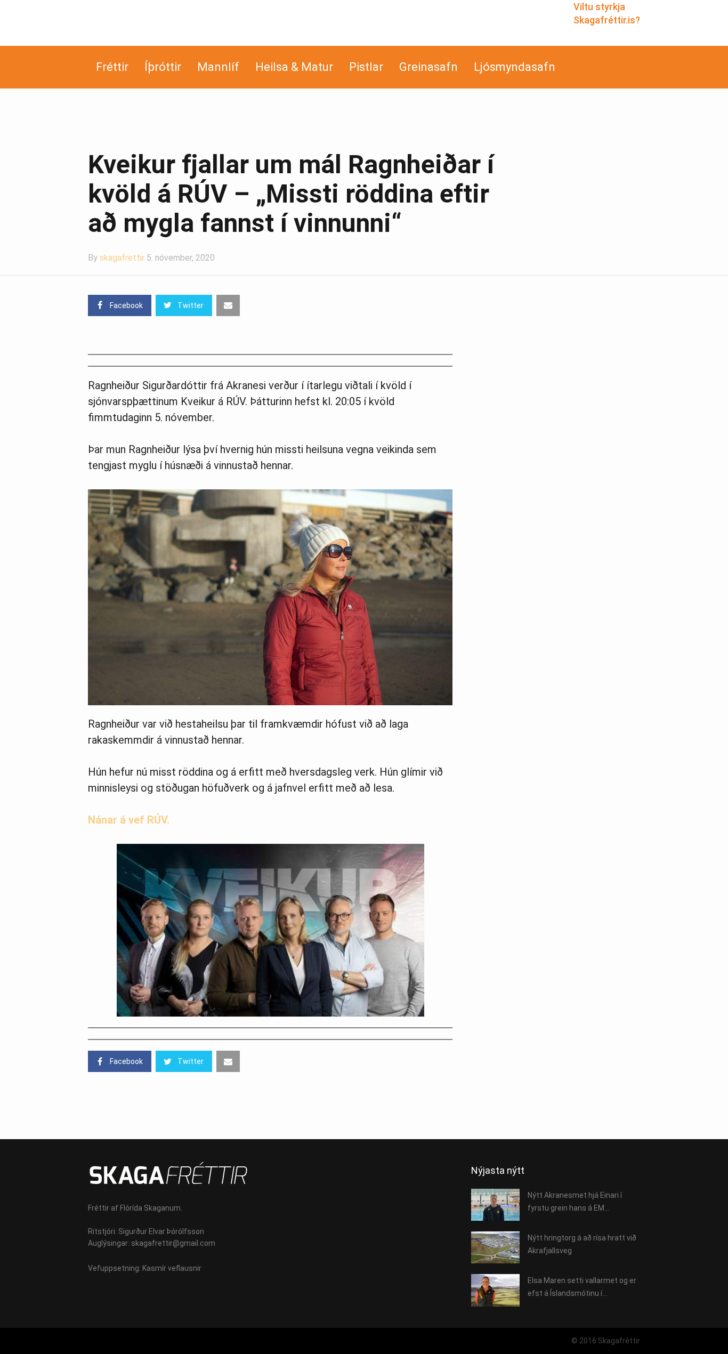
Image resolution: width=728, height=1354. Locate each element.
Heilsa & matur (294, 67)
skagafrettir (122, 258)
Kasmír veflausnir (171, 1268)
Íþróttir (162, 67)
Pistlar (366, 67)
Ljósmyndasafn (514, 67)
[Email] (228, 305)
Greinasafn (428, 67)
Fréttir (112, 67)
